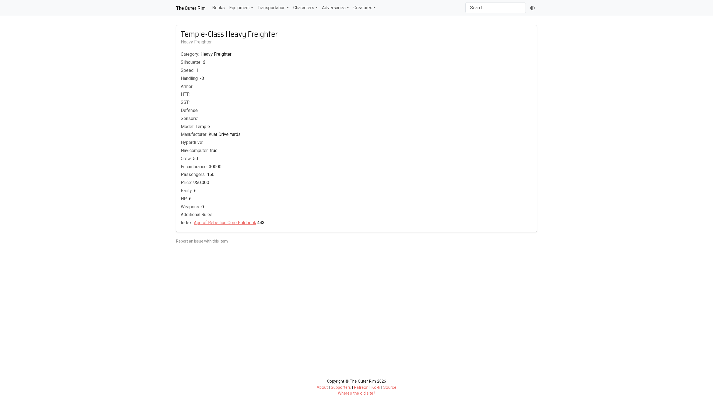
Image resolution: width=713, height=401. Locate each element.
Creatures (362, 7)
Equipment (239, 7)
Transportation (271, 7)
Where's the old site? (356, 393)
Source (389, 387)
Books (218, 7)
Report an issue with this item (202, 241)
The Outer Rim (191, 8)
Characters (303, 7)
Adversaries (334, 7)
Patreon (361, 387)
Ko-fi (376, 387)
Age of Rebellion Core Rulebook (225, 222)
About (322, 387)
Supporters (341, 387)
